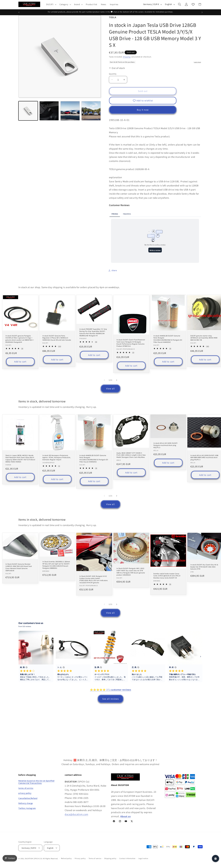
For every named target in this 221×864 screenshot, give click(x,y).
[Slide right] (116, 380)
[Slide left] (104, 380)
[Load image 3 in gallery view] (70, 111)
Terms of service (95, 858)
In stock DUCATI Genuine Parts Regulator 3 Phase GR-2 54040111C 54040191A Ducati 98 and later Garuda (56, 338)
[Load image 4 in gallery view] (91, 111)
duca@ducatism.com (76, 814)
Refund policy (66, 858)
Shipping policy (110, 858)
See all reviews (110, 698)
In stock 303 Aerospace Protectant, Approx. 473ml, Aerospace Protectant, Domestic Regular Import (56, 457)
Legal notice (143, 858)
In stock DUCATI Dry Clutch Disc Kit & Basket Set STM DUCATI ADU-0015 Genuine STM (204, 567)
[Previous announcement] (19, 12)
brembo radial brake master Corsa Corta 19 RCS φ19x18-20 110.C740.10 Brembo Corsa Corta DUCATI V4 (166, 576)
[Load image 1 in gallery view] (28, 111)
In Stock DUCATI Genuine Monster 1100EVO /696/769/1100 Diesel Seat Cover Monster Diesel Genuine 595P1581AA (18, 567)
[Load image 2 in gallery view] (49, 111)
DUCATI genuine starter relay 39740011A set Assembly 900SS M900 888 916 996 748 (203, 338)
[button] (51, 4)
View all (110, 388)
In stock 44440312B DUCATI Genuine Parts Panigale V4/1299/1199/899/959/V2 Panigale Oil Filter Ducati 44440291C (167, 339)
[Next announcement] (202, 12)
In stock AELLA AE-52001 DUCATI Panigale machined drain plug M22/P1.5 (165, 445)
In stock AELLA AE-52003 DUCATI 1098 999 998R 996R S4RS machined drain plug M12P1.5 (204, 457)
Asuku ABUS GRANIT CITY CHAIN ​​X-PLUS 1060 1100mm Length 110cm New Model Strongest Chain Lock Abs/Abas (131, 455)
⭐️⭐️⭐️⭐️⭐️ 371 (110, 689)
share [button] (114, 270)
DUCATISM (29, 858)
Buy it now (143, 109)
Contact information (127, 858)
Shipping (126, 56)
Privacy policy (80, 858)
